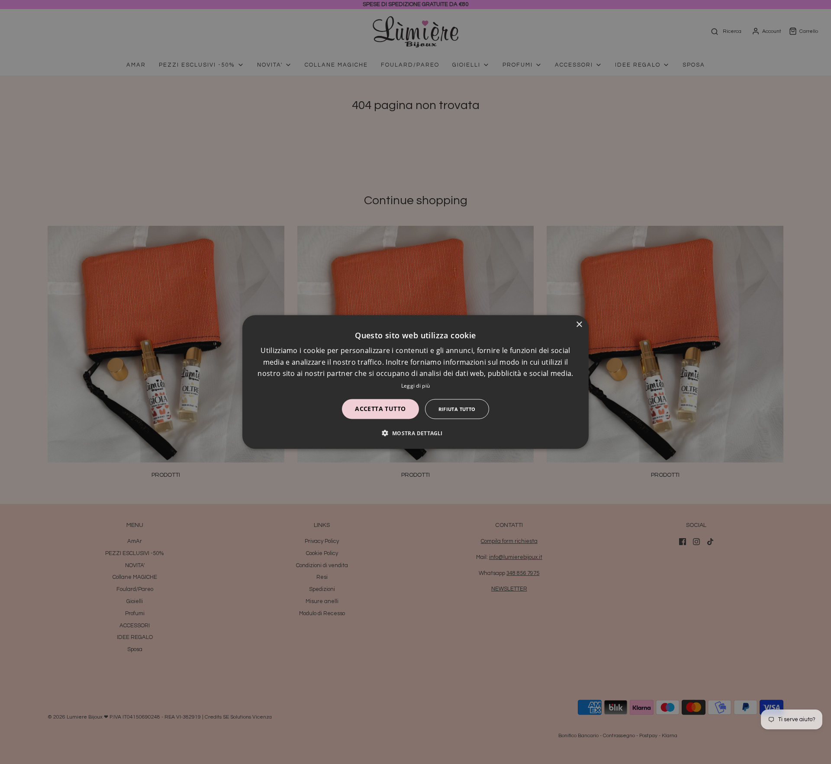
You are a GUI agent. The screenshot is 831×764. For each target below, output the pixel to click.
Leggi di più (415, 385)
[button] (415, 432)
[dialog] (415, 382)
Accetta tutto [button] (380, 408)
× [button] (579, 324)
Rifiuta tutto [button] (457, 408)
